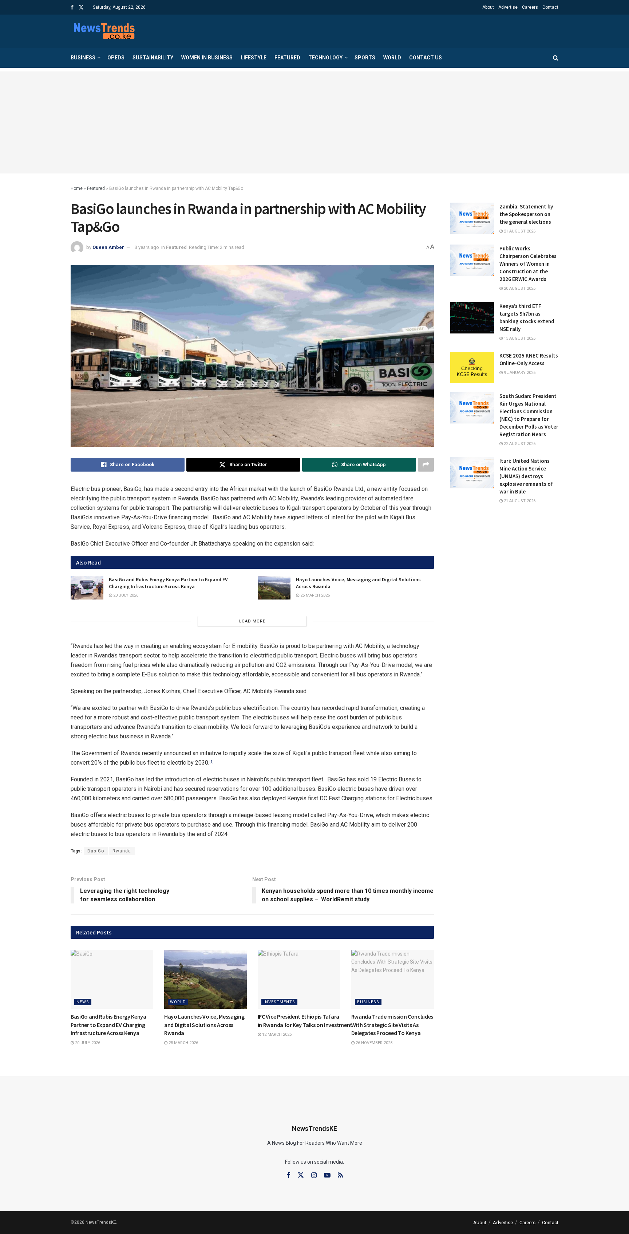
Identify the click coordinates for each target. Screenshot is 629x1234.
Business (83, 57)
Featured (287, 57)
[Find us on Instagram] (314, 1175)
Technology (325, 57)
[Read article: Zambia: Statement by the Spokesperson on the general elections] (472, 218)
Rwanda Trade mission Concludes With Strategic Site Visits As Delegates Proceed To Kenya (392, 1024)
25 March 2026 (314, 595)
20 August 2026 (519, 288)
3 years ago (147, 247)
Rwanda (121, 851)
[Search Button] (555, 58)
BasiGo (95, 851)
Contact (550, 7)
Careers (530, 7)
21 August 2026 (519, 231)
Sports (365, 57)
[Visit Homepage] (104, 31)
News (82, 1002)
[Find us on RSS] (340, 1175)
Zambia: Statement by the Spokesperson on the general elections (526, 214)
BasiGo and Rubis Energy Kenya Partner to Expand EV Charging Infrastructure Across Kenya (168, 583)
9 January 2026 (519, 372)
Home (77, 188)
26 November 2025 (373, 1042)
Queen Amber (108, 247)
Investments (279, 1002)
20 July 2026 (125, 595)
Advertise (508, 7)
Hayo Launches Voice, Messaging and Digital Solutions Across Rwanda (204, 1024)
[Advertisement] (314, 122)
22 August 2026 (519, 443)
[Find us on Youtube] (327, 1175)
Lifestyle (253, 57)
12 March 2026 (276, 1034)
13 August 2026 (519, 338)
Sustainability (152, 57)
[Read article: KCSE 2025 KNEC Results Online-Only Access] (472, 367)
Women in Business (207, 57)
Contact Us (425, 57)
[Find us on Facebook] (72, 7)
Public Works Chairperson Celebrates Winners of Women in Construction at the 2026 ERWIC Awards (528, 263)
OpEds (115, 57)
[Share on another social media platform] (426, 465)
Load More (252, 621)
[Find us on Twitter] (81, 7)
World (392, 57)
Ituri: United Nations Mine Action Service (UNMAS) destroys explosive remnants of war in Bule (526, 476)
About (488, 7)
